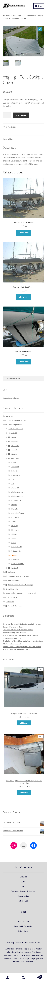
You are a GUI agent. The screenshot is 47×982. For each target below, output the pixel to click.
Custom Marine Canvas (17, 420)
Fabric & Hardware (15, 606)
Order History (23, 931)
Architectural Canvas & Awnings (20, 585)
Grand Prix (15, 446)
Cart (36, 975)
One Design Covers (19, 15)
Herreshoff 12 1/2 (17, 564)
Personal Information (23, 926)
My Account (8, 978)
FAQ (23, 886)
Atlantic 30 (15, 559)
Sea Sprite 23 (16, 547)
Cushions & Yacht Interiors (18, 576)
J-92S (13, 521)
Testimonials (23, 896)
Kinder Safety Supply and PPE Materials (21, 593)
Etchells (14, 509)
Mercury (14, 526)
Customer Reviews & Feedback (23, 891)
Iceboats (14, 450)
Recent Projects (12, 589)
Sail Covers (12, 572)
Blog (23, 881)
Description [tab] (8, 139)
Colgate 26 (13, 433)
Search (23, 978)
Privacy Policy (21, 942)
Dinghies (14, 441)
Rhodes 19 (15, 530)
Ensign (14, 505)
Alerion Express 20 (18, 492)
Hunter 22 (15, 517)
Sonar (13, 543)
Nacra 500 (9, 416)
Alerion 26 (15, 488)
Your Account (23, 921)
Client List (23, 901)
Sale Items (10, 601)
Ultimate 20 (16, 551)
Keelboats (32, 15)
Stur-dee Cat (16, 475)
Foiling (13, 437)
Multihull (14, 568)
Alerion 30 (15, 467)
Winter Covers (13, 580)
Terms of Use (34, 942)
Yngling (40, 15)
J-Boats (14, 454)
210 (12, 483)
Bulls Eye (14, 471)
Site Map (10, 942)
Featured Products (16, 429)
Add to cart (21, 115)
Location (23, 876)
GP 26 (13, 462)
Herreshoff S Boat (18, 513)
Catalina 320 (16, 500)
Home (8, 15)
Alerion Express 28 (18, 496)
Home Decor (12, 597)
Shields (14, 534)
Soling (13, 538)
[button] (40, 29)
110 (12, 479)
